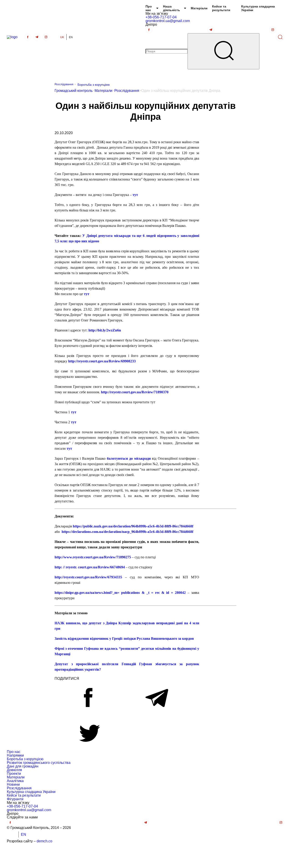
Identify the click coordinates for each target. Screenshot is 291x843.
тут (86, 294)
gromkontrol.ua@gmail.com (168, 21)
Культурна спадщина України (258, 8)
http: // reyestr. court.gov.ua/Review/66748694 (90, 567)
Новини (13, 784)
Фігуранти (15, 799)
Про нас (149, 8)
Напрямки (15, 755)
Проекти (14, 773)
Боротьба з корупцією (94, 84)
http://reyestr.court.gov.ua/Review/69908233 (102, 361)
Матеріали (199, 8)
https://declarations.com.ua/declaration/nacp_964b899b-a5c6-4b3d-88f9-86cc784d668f (127, 532)
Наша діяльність (171, 8)
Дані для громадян (22, 766)
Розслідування (64, 84)
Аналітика (15, 781)
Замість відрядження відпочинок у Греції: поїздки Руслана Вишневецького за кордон (124, 638)
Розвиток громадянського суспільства (38, 763)
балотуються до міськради (129, 458)
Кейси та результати (221, 8)
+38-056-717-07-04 (161, 17)
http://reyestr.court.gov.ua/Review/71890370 (134, 392)
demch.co (44, 841)
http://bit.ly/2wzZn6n (104, 330)
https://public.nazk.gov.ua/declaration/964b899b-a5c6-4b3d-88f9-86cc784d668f (133, 526)
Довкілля (14, 770)
